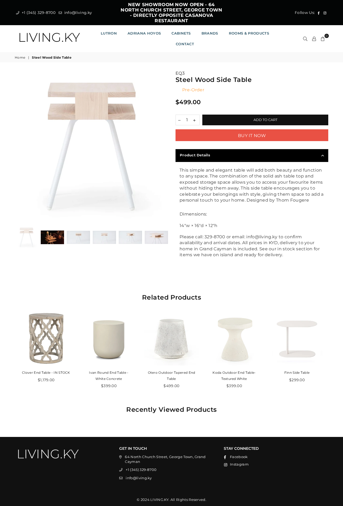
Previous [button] (19, 147)
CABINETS (181, 33)
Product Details (195, 155)
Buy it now (252, 135)
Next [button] (162, 147)
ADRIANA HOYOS (144, 33)
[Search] (305, 39)
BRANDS (210, 33)
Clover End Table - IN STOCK (46, 373)
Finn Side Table (297, 373)
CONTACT (185, 44)
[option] (91, 146)
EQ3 (180, 73)
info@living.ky (77, 12)
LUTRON (109, 33)
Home (20, 57)
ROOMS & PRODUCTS (249, 33)
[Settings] (314, 39)
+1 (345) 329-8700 (37, 12)
